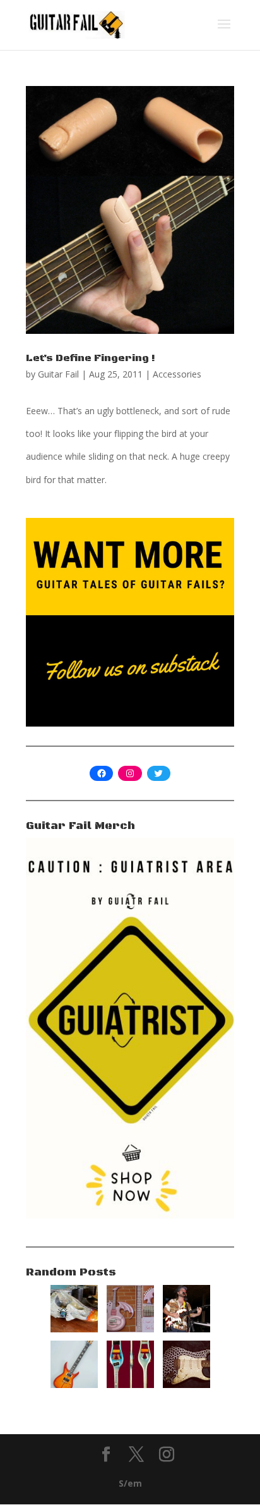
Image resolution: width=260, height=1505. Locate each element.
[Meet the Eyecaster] (186, 1385)
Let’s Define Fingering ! (90, 358)
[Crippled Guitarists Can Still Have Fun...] (130, 1385)
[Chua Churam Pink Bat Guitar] (130, 1329)
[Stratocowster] (186, 1329)
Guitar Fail (58, 374)
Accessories (177, 374)
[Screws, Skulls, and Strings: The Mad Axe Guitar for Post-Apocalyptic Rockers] (74, 1329)
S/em (130, 1483)
